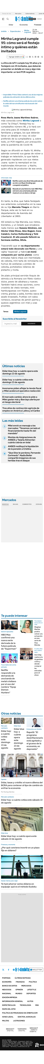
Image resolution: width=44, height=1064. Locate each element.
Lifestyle (31, 990)
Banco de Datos (9, 986)
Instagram (14, 970)
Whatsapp (31, 970)
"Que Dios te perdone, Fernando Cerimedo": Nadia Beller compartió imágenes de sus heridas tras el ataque (24, 456)
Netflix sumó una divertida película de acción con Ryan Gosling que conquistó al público (28, 183)
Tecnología (25, 1005)
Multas (5, 1021)
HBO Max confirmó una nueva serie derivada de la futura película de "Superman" (9, 641)
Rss (37, 1005)
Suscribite (31, 323)
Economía (24, 25)
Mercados (18, 13)
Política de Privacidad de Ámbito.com (19, 1013)
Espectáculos (15, 31)
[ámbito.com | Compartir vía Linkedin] (35, 57)
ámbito (4, 31)
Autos (30, 1001)
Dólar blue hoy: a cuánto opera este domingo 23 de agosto (20, 372)
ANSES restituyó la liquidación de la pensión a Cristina (23, 447)
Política (33, 982)
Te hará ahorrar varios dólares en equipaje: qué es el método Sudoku (19, 885)
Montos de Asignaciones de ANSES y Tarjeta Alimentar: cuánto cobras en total (22, 440)
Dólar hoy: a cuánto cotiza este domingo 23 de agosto (17, 381)
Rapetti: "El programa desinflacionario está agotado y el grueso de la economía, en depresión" (35, 740)
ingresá (39, 19)
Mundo (18, 993)
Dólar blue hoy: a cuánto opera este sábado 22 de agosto (19, 837)
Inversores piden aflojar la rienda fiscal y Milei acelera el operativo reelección (21, 389)
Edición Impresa (9, 997)
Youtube (25, 970)
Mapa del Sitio (9, 1009)
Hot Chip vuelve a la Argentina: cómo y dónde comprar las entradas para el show (38, 665)
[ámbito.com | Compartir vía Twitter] (33, 57)
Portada (6, 978)
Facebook (8, 970)
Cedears (39, 504)
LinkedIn (19, 970)
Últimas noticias (23, 978)
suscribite (32, 19)
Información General (12, 1001)
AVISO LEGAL (7, 1017)
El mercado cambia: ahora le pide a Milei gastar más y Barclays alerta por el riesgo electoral (21, 399)
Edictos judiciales (27, 1017)
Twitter (3, 970)
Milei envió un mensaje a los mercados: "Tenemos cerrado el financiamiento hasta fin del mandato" (24, 429)
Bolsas (15, 504)
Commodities (27, 504)
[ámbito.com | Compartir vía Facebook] (30, 57)
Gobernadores (30, 13)
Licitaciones (19, 1021)
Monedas (5, 504)
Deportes (31, 993)
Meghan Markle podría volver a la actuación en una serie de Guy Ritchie (38, 636)
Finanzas (37, 25)
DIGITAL (10, 1030)
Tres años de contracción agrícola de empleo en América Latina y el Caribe (21, 409)
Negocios (6, 990)
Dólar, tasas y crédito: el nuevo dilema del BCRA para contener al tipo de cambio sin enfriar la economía (22, 785)
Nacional (6, 993)
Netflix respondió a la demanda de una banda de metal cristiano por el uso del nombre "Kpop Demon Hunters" (8, 681)
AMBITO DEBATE (34, 1030)
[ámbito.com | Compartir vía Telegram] (38, 57)
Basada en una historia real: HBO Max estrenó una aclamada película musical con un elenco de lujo (27, 191)
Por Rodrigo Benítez (7, 792)
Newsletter (36, 970)
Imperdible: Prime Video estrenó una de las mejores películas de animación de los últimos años (23, 96)
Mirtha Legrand (27, 31)
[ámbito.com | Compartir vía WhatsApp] (27, 57)
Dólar (11, 25)
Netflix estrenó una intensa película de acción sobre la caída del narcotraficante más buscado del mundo (22, 103)
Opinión (19, 990)
